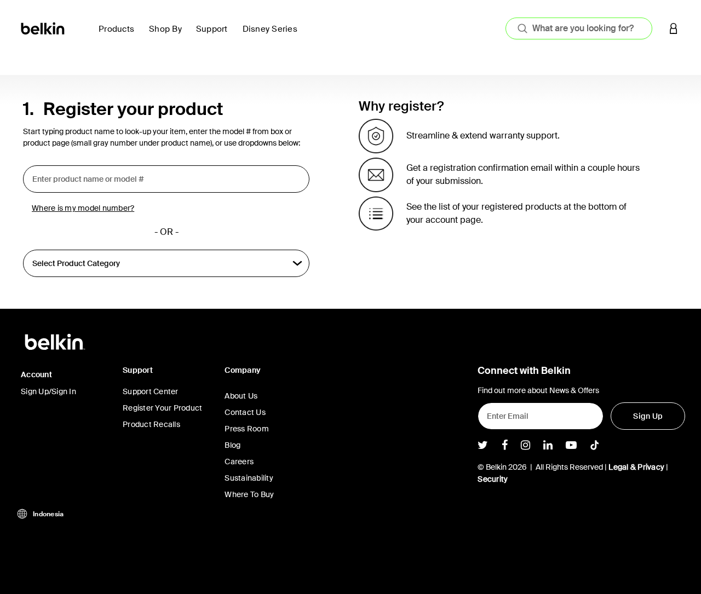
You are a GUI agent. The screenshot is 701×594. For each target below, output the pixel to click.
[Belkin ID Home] (43, 27)
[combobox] (578, 28)
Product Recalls (151, 424)
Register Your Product (162, 408)
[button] (673, 28)
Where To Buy (249, 494)
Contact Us (245, 412)
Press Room (247, 429)
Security (493, 479)
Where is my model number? (83, 208)
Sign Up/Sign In (48, 391)
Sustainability (249, 478)
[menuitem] (119, 35)
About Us (241, 396)
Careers (239, 461)
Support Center (151, 391)
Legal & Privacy (636, 467)
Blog (232, 445)
